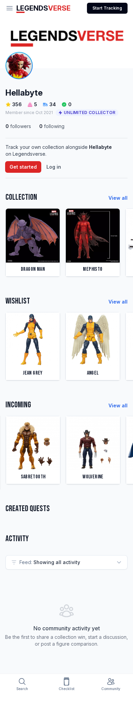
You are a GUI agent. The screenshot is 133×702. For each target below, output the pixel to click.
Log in (53, 167)
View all (118, 198)
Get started (23, 167)
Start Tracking (107, 8)
